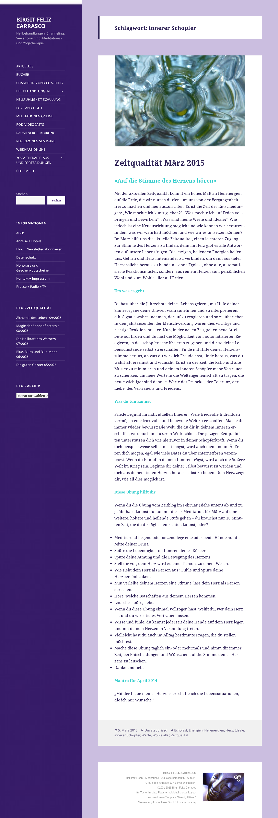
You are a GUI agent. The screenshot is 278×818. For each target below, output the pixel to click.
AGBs (20, 233)
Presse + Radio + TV (31, 286)
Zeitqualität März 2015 (159, 162)
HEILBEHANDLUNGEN (33, 91)
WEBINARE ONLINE (30, 149)
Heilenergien (214, 730)
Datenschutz (26, 257)
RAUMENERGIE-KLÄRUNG (35, 133)
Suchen (22, 194)
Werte (146, 735)
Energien (196, 730)
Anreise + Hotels (28, 241)
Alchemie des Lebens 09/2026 (38, 317)
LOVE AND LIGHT (29, 108)
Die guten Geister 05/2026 (36, 364)
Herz (229, 730)
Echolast (180, 730)
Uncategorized (155, 730)
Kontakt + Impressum (33, 278)
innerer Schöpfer (127, 735)
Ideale (239, 730)
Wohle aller (161, 735)
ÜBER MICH (25, 171)
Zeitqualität (179, 735)
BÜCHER (22, 74)
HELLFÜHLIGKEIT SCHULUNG (38, 99)
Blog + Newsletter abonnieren (39, 249)
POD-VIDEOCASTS (30, 124)
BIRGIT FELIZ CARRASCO (33, 23)
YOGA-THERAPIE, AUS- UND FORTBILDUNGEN (33, 160)
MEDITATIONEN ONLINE (34, 116)
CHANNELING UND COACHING (39, 83)
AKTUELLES (24, 66)
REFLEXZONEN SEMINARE (35, 141)
